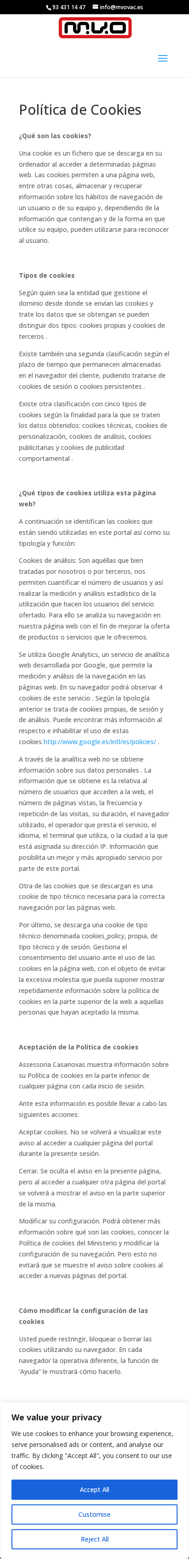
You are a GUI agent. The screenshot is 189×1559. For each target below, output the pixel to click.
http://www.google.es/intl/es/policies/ (100, 741)
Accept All (94, 1489)
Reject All (95, 1539)
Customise (94, 1514)
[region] (94, 1480)
